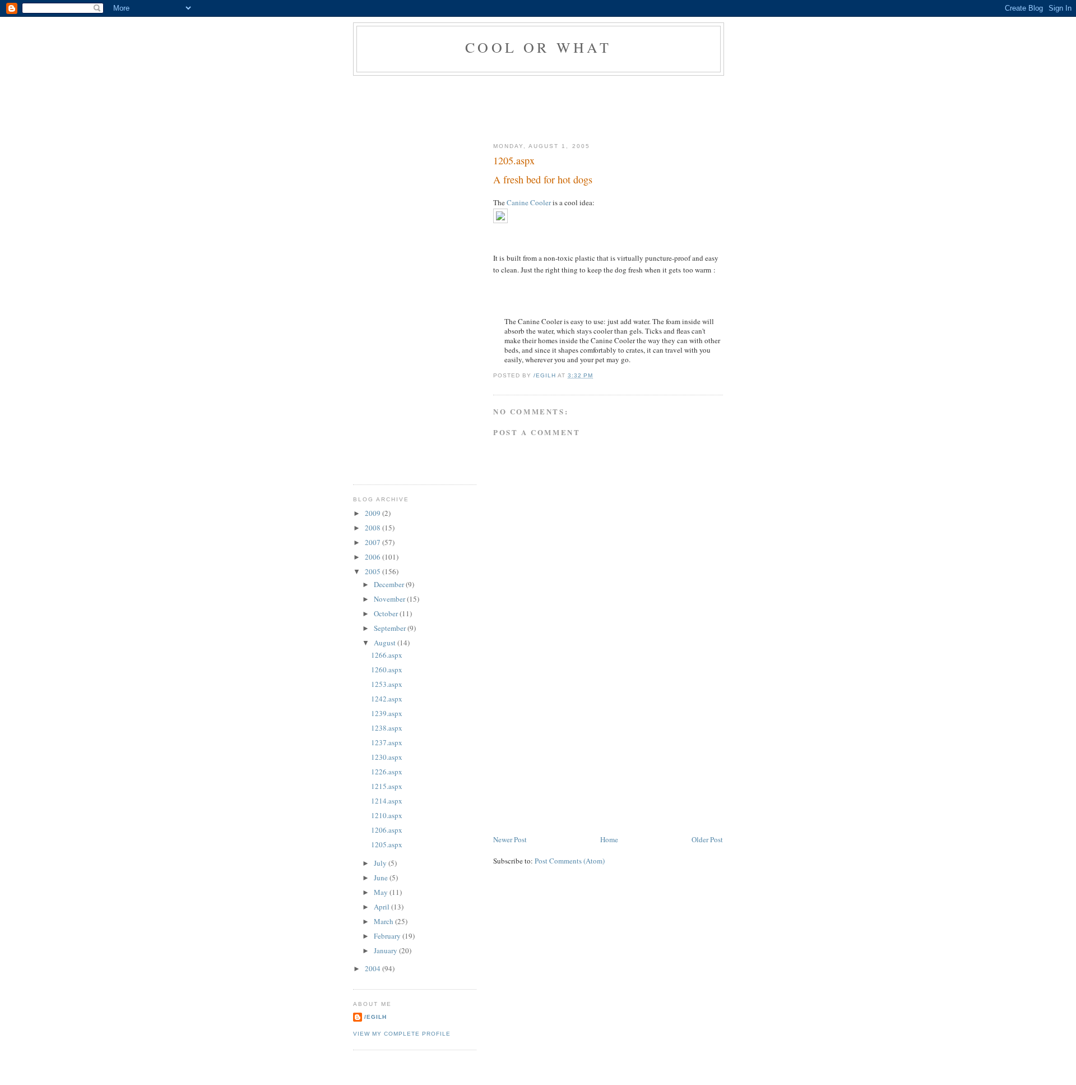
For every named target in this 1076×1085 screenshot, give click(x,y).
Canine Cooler (529, 202)
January (386, 950)
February (388, 936)
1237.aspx (386, 742)
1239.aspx (386, 713)
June (381, 877)
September (390, 628)
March (384, 921)
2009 (373, 513)
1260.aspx (386, 669)
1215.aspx (386, 786)
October (387, 613)
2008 (373, 528)
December (390, 584)
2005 (373, 571)
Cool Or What (538, 47)
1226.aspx (386, 772)
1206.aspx (386, 830)
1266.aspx (386, 655)
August (385, 643)
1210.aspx (386, 815)
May (381, 892)
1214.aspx (386, 801)
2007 (373, 542)
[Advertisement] (557, 106)
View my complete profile (402, 1034)
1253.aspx (386, 684)
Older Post (707, 839)
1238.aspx (386, 728)
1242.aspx (386, 699)
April (382, 907)
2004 (373, 968)
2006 (373, 557)
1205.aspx (386, 844)
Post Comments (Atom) (570, 861)
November (390, 599)
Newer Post (510, 839)
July (381, 863)
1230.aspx (386, 757)
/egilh (375, 1017)
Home (609, 839)
